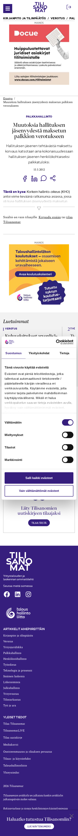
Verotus (58, 18)
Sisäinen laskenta (14, 676)
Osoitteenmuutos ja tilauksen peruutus (27, 751)
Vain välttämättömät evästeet (39, 490)
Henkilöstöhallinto (15, 659)
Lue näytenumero (39, 826)
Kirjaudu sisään (50, 217)
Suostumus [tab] (13, 353)
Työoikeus (9, 664)
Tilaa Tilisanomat (14, 723)
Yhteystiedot (11, 772)
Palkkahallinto (39, 116)
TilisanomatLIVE (14, 730)
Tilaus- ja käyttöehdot (17, 758)
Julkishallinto (11, 688)
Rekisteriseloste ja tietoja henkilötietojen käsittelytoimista (35, 808)
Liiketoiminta (11, 682)
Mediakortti (10, 744)
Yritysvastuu (11, 694)
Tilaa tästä (39, 522)
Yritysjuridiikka (13, 647)
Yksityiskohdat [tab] (39, 353)
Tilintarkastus (12, 699)
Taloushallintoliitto (15, 765)
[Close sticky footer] (71, 816)
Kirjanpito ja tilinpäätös (24, 18)
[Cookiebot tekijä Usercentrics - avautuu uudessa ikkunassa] (56, 342)
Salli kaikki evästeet (39, 478)
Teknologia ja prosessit (17, 670)
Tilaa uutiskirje (12, 737)
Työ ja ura (9, 705)
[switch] (67, 435)
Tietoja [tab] (64, 353)
